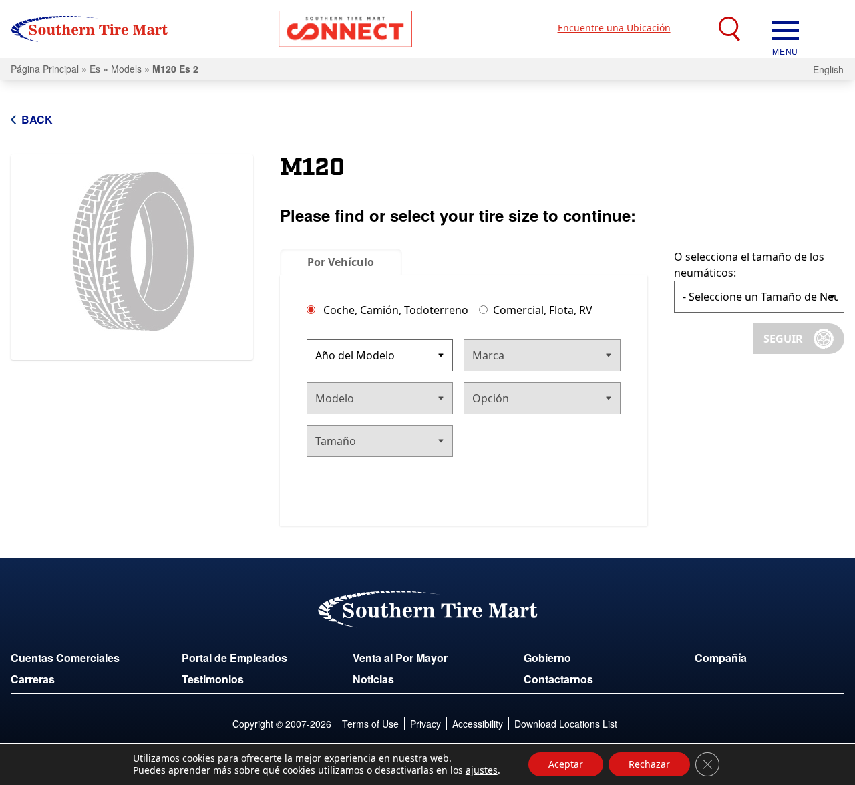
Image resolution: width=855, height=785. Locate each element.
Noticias (373, 679)
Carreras (33, 679)
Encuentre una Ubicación (614, 27)
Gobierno (547, 657)
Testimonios (213, 679)
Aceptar (565, 764)
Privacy (425, 723)
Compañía (721, 657)
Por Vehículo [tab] (340, 262)
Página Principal (45, 68)
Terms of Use (370, 723)
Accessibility (477, 723)
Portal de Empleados (234, 657)
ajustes (482, 770)
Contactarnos (558, 679)
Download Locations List (565, 723)
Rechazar (649, 764)
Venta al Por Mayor (400, 657)
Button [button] (345, 29)
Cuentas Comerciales (65, 657)
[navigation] (786, 29)
